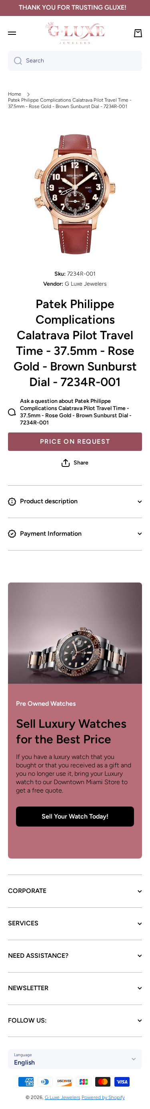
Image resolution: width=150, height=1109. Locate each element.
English (24, 1062)
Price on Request (75, 441)
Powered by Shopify (103, 1097)
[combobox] (75, 61)
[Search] (15, 61)
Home (14, 94)
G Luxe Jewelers (62, 1097)
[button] (75, 463)
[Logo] (75, 33)
